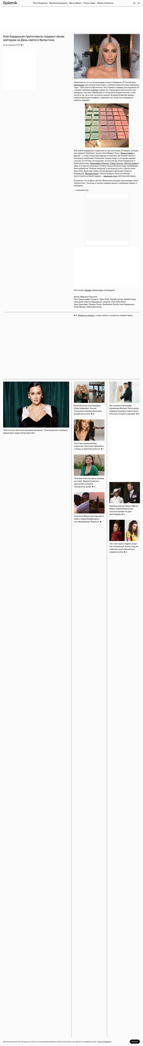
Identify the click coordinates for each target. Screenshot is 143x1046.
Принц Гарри (89, 3)
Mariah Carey (130, 299)
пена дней (78, 302)
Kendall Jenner (116, 299)
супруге (94, 90)
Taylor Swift (104, 299)
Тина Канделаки (40, 3)
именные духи (110, 176)
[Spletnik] (10, 3)
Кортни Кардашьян (93, 302)
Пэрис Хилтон (116, 163)
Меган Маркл (75, 3)
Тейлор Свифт (126, 153)
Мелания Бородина (58, 3)
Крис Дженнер (81, 304)
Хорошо (135, 1042)
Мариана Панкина (88, 297)
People (88, 290)
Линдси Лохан (130, 163)
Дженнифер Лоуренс (99, 163)
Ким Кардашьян (127, 304)
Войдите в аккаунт (86, 315)
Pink (113, 302)
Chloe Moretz (80, 307)
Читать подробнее (104, 1042)
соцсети (106, 302)
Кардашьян (79, 85)
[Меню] (138, 3)
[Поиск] (134, 3)
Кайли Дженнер (93, 307)
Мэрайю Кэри (91, 173)
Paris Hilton (121, 302)
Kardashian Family (111, 304)
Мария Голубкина (105, 3)
